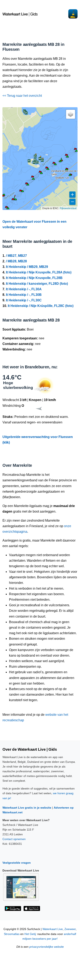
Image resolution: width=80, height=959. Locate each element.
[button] (7, 209)
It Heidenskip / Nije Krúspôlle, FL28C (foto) (40, 306)
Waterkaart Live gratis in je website (26, 807)
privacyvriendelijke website (46, 946)
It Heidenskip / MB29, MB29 (27, 267)
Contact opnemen (14, 839)
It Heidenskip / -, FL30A (24, 289)
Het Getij (30, 934)
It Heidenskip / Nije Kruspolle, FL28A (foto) (38, 272)
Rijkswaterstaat (68, 208)
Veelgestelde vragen (16, 862)
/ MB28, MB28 (16, 261)
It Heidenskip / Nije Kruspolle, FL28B (34, 278)
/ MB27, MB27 (16, 255)
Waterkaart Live (52, 929)
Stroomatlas (11, 934)
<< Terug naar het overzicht (22, 95)
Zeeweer (70, 929)
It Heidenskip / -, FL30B (24, 294)
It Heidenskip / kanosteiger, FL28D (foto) (37, 283)
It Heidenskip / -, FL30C (24, 300)
